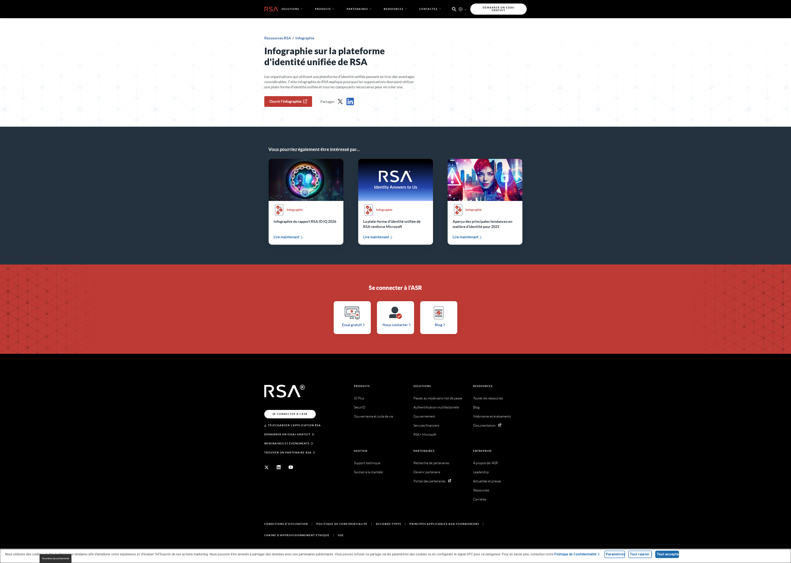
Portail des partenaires (429, 481)
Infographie (304, 38)
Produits (362, 386)
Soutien (360, 451)
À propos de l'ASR (485, 463)
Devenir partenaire (426, 472)
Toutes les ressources (488, 398)
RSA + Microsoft (424, 434)
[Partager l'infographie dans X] (340, 101)
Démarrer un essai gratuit (287, 434)
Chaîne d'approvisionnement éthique (297, 535)
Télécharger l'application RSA (294, 425)
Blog (476, 407)
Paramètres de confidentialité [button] (55, 558)
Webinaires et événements (287, 443)
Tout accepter (668, 554)
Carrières (479, 499)
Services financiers (426, 425)
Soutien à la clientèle (368, 472)
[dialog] (395, 556)
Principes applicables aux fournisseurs (444, 524)
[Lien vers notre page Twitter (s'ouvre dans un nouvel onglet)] (266, 467)
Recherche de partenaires (431, 463)
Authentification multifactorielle (436, 407)
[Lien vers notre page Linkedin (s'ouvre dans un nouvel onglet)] (278, 467)
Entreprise (482, 451)
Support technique (367, 463)
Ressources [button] (393, 9)
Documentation (484, 425)
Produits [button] (323, 9)
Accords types (388, 524)
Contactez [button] (428, 9)
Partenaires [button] (357, 9)
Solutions (422, 386)
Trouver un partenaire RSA (288, 452)
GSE (341, 535)
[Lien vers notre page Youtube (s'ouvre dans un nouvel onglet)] (291, 467)
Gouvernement (424, 416)
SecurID (359, 407)
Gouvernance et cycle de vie (373, 416)
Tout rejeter (639, 554)
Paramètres (615, 554)
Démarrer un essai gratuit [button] (499, 9)
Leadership (481, 472)
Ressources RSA (278, 38)
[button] (454, 9)
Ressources (483, 386)
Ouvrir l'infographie (285, 101)
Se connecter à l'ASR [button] (290, 414)
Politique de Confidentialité (341, 524)
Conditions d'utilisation (286, 524)
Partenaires (424, 451)
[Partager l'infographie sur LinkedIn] (350, 101)
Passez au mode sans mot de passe (437, 398)
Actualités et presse (487, 481)
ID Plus (359, 398)
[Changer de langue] (460, 9)
